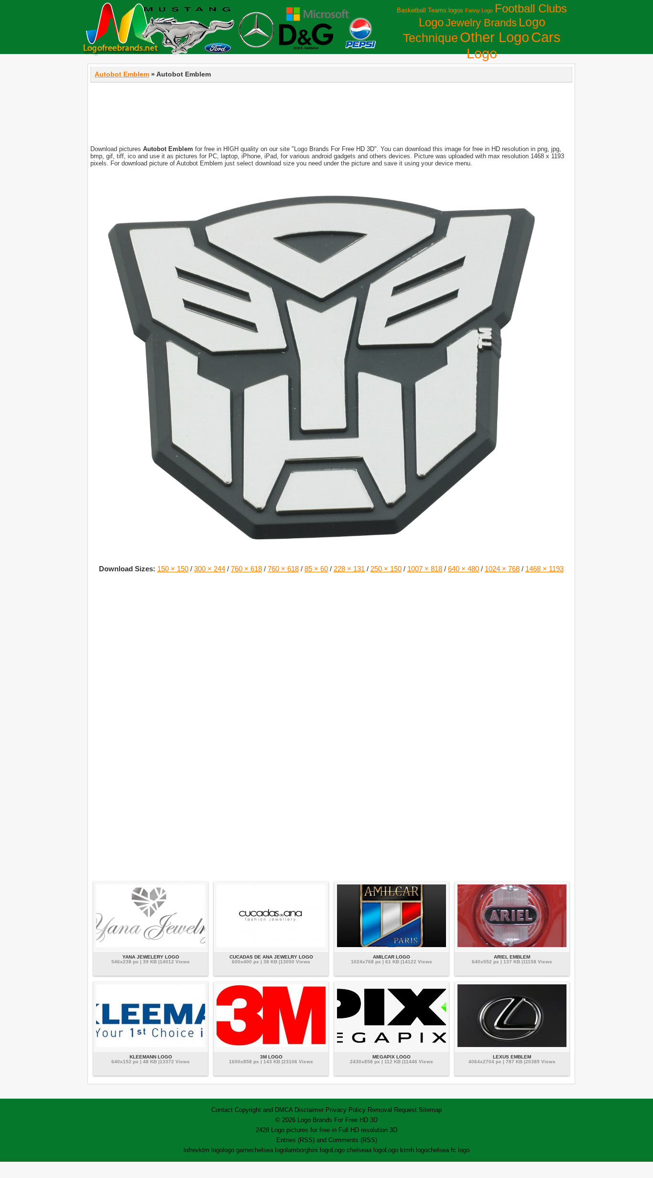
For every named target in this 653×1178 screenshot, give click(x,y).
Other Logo (494, 37)
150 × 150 (172, 569)
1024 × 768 (502, 569)
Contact (222, 1109)
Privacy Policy (346, 1109)
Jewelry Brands (481, 23)
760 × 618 (246, 569)
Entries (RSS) (295, 1140)
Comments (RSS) (352, 1140)
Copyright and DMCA (264, 1109)
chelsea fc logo (448, 1150)
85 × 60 (316, 569)
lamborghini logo (308, 1150)
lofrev (191, 1150)
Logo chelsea (349, 1150)
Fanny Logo (479, 10)
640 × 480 (463, 569)
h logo (419, 1150)
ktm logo (211, 1150)
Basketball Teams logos (430, 10)
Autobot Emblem (122, 74)
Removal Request (392, 1109)
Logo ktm (398, 1150)
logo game (237, 1150)
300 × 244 (209, 569)
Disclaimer (309, 1109)
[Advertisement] (331, 109)
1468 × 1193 (544, 569)
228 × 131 (349, 569)
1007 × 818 (424, 569)
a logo (376, 1150)
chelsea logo (268, 1150)
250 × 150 (386, 569)
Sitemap (430, 1109)
